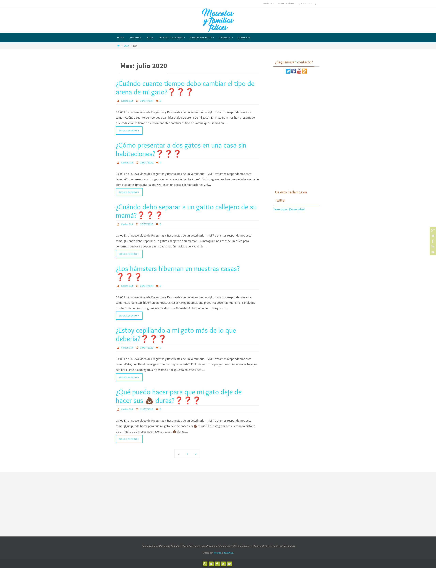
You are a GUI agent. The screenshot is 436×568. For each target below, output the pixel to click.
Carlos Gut (127, 100)
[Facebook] (432, 241)
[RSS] (432, 246)
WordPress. (228, 552)
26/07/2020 (146, 285)
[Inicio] (118, 45)
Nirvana (217, 552)
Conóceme (268, 3)
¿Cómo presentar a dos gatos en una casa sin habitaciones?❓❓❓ (181, 149)
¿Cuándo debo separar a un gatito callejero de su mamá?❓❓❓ (186, 211)
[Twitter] (432, 235)
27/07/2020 (146, 224)
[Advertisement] (296, 132)
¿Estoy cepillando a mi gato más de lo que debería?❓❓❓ (176, 334)
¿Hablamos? (305, 3)
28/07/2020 (146, 162)
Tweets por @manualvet (289, 209)
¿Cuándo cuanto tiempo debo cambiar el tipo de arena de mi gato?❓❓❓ (185, 87)
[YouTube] (432, 252)
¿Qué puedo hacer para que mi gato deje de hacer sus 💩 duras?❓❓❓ (179, 396)
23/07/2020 (146, 347)
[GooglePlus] (432, 230)
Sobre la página (286, 3)
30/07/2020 (146, 100)
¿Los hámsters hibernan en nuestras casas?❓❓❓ (178, 272)
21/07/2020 (146, 409)
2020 (126, 45)
